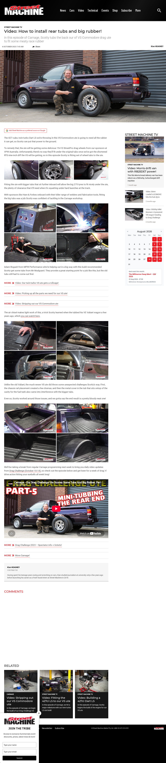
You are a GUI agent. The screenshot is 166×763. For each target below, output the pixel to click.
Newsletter (47, 728)
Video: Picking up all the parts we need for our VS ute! (41, 293)
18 (134, 254)
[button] (21, 170)
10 (129, 249)
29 (154, 259)
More (138, 10)
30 (160, 259)
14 (149, 249)
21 (149, 254)
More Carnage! (22, 555)
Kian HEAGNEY (13, 567)
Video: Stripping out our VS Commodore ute (36, 303)
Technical (93, 10)
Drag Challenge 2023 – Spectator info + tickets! (38, 545)
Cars (72, 10)
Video (81, 10)
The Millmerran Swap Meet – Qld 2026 (142, 275)
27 (144, 259)
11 (134, 249)
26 (139, 259)
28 (149, 259)
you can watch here (30, 316)
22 (154, 254)
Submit (19, 758)
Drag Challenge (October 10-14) (25, 470)
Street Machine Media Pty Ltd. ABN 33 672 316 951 (111, 728)
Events (105, 10)
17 (129, 254)
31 (129, 264)
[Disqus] (56, 627)
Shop (115, 10)
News (63, 10)
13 (144, 249)
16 (160, 249)
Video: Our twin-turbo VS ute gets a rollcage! (36, 283)
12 (139, 249)
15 (154, 249)
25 (134, 259)
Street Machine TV (13, 27)
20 (144, 254)
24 (129, 259)
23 (160, 254)
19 (139, 254)
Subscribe (126, 10)
